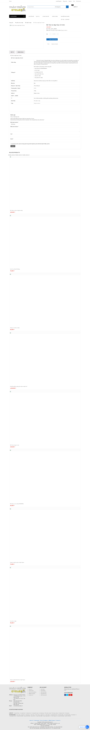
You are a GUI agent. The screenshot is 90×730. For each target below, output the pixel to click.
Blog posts (65, 1)
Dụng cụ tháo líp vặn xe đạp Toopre (17, 562)
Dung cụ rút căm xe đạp (14, 327)
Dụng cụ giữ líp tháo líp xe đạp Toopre (17, 679)
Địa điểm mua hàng (65, 16)
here (65, 690)
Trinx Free (32, 714)
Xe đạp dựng (41, 713)
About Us (30, 689)
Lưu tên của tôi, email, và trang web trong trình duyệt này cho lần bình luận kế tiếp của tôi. (31, 143)
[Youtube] (71, 695)
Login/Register (58, 1)
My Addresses (43, 693)
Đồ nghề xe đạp (28, 22)
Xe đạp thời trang (35, 713)
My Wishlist (43, 690)
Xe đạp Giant (22, 713)
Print (48, 44)
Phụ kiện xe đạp (48, 713)
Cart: (75, 6)
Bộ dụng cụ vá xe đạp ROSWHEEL (17, 503)
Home (10, 1)
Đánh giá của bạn (14, 122)
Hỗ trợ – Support (65, 19)
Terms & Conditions (32, 692)
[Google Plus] (69, 695)
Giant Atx (23, 714)
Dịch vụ (37, 16)
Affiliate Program (32, 693)
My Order (43, 689)
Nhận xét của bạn (14, 126)
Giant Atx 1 (43, 714)
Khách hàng (55, 16)
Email (11, 138)
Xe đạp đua (67, 713)
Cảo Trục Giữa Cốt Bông (15, 269)
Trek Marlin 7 (73, 714)
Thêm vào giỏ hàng (53, 39)
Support (70, 1)
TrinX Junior (37, 714)
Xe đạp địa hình (61, 713)
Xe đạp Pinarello (67, 714)
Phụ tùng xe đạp (55, 713)
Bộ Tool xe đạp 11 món (14, 445)
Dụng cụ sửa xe (64, 30)
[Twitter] (67, 695)
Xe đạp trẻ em (28, 713)
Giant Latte (18, 714)
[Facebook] (65, 695)
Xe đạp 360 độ (46, 16)
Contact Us (31, 695)
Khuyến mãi (31, 16)
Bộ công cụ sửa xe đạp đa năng (16, 210)
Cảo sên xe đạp (13, 621)
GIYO (35, 88)
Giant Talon (48, 714)
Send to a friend (54, 44)
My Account (78, 1)
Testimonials (31, 690)
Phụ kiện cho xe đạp (19, 22)
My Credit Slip (43, 692)
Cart (74, 1)
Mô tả (12, 52)
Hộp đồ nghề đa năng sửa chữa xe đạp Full (18, 386)
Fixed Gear (28, 714)
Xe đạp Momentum (54, 714)
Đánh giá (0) (20, 52)
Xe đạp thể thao (16, 713)
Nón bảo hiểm (60, 714)
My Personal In (44, 695)
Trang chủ (11, 22)
